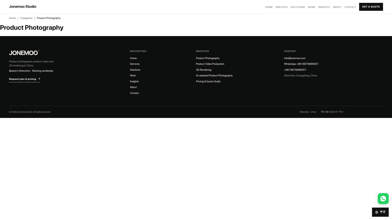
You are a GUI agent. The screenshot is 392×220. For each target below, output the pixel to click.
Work (311, 7)
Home (269, 7)
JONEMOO (24, 53)
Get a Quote (371, 6)
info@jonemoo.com (294, 58)
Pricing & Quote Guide (208, 81)
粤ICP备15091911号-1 (332, 112)
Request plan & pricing (24, 79)
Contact (350, 7)
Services (282, 7)
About (337, 7)
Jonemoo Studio (22, 6)
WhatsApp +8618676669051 (301, 64)
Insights (324, 7)
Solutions (298, 7)
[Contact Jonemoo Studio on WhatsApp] (383, 198)
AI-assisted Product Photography (214, 75)
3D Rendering (203, 70)
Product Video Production (210, 64)
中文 (383, 211)
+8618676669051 (295, 70)
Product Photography (207, 58)
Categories (26, 18)
